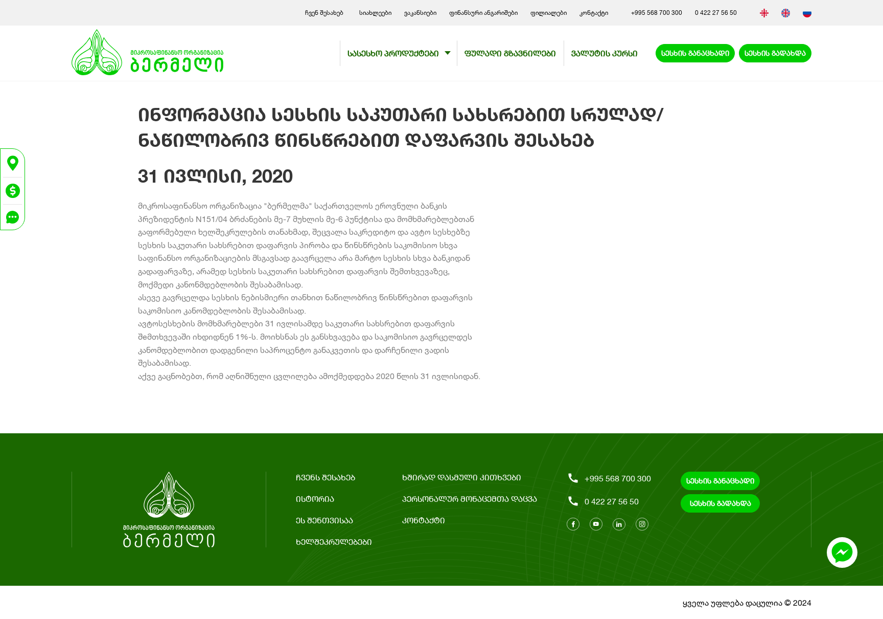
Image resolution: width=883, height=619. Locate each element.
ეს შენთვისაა (324, 520)
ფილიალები (548, 12)
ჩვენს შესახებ (325, 477)
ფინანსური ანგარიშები (483, 12)
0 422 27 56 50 (716, 12)
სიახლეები (375, 12)
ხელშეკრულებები (334, 541)
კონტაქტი (593, 12)
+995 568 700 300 (656, 12)
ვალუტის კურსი (604, 53)
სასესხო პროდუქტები (393, 53)
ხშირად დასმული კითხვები (461, 477)
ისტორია (315, 498)
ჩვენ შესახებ (325, 12)
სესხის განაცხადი (695, 53)
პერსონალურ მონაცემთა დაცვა (469, 498)
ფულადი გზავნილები (510, 53)
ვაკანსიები (420, 12)
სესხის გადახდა (775, 53)
